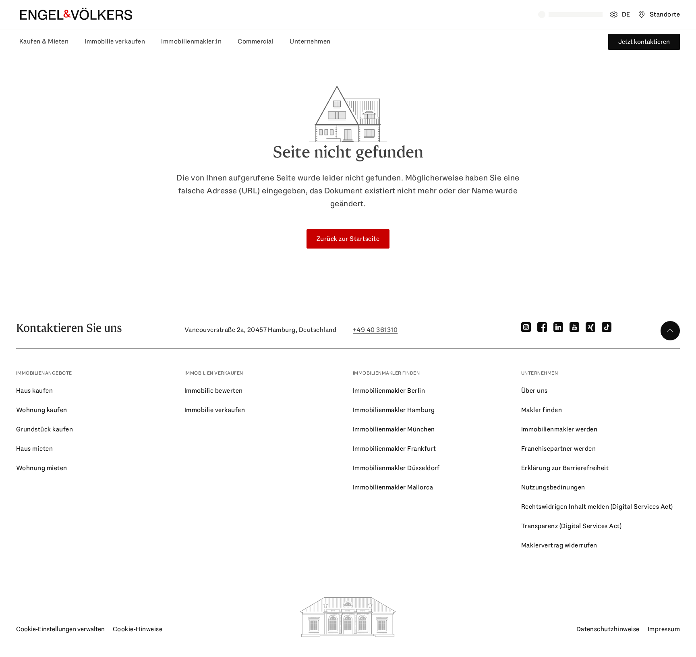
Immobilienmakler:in (191, 41)
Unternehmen (310, 41)
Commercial (255, 41)
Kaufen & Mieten (43, 41)
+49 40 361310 (375, 329)
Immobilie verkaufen (115, 41)
